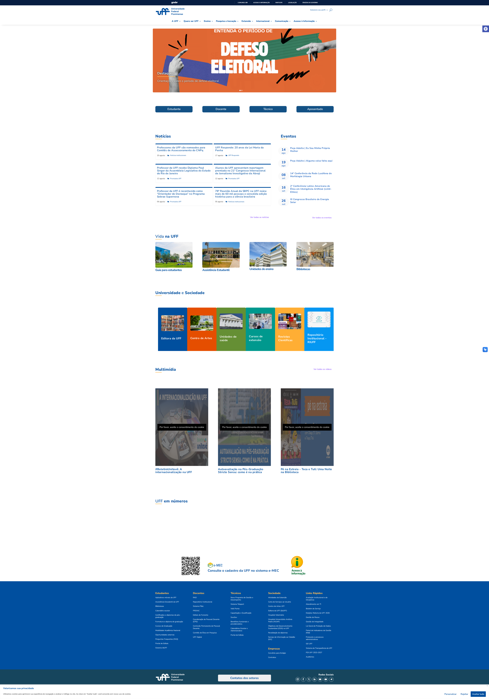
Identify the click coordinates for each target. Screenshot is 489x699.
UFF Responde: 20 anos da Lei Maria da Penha (239, 149)
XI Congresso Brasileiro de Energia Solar (309, 201)
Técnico (268, 109)
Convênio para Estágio (277, 653)
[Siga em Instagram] (297, 679)
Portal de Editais (161, 643)
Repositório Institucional (202, 602)
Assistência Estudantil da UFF (167, 602)
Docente (221, 109)
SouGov (234, 617)
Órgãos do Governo (310, 2)
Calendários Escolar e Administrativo (239, 629)
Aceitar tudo (478, 694)
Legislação (292, 2)
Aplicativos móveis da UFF (165, 597)
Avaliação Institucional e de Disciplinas (316, 598)
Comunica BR (243, 2)
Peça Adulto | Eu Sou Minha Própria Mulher (310, 150)
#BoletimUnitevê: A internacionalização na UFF (173, 470)
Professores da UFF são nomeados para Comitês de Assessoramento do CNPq (181, 149)
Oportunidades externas (164, 635)
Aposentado (315, 109)
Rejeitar (464, 694)
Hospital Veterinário (276, 615)
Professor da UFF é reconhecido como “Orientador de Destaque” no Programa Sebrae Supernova (181, 193)
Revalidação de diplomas (278, 633)
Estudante (174, 109)
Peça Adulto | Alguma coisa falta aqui (311, 160)
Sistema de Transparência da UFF (319, 648)
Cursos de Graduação (163, 626)
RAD (195, 597)
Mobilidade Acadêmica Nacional (167, 630)
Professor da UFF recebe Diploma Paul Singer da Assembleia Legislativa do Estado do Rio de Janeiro (184, 170)
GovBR (174, 2)
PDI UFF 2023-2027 (314, 652)
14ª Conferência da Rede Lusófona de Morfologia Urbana (311, 175)
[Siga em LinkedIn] (314, 679)
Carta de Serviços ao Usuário (279, 602)
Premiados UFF (175, 178)
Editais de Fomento (200, 615)
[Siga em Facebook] (303, 679)
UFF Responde (233, 155)
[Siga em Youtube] (320, 679)
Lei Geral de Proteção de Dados (318, 626)
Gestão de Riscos (313, 617)
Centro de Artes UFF (276, 606)
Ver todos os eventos (322, 217)
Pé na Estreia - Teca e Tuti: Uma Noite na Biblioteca (306, 470)
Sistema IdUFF (161, 648)
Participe (278, 2)
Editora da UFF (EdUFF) (277, 611)
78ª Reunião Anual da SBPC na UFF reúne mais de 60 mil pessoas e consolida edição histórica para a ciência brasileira (241, 193)
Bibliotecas (159, 606)
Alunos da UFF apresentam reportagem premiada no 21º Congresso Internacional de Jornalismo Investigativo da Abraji (240, 170)
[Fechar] (487, 685)
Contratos (272, 657)
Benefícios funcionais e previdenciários (240, 623)
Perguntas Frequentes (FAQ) (166, 639)
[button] (485, 29)
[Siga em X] (309, 679)
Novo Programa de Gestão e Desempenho (242, 598)
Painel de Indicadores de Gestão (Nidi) (318, 631)
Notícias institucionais (178, 155)
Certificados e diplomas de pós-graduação (167, 616)
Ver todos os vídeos (323, 369)
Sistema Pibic (198, 606)
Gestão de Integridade (314, 622)
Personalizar (450, 694)
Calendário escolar (162, 611)
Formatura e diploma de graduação (169, 622)
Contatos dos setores (244, 678)
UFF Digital (197, 637)
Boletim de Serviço (313, 609)
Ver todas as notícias (259, 217)
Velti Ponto (235, 609)
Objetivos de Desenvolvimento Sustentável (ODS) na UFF (280, 627)
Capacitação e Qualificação (241, 613)
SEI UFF (309, 644)
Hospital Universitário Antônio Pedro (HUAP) (280, 620)
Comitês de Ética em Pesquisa (205, 633)
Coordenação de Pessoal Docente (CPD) (206, 620)
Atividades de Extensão (277, 597)
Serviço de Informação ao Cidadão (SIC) (281, 638)
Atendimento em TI (313, 604)
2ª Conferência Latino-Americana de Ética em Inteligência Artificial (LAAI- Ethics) (311, 189)
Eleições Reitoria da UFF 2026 (318, 613)
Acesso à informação (261, 2)
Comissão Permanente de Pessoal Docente (206, 627)
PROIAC (196, 611)
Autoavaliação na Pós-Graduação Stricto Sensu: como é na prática (240, 470)
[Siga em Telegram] (331, 679)
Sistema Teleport (237, 604)
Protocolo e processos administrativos (315, 638)
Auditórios (310, 657)
